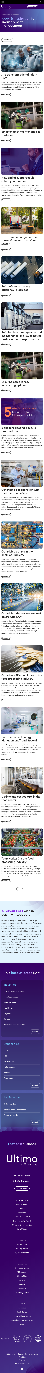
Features (22, 1213)
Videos (22, 1280)
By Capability (22, 1248)
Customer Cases (22, 1268)
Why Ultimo (22, 1229)
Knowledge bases (22, 1292)
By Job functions (22, 1253)
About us (22, 1308)
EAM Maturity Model (22, 1221)
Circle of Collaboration (22, 1225)
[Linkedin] (22, 1369)
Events (22, 1284)
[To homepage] (6, 7)
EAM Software (22, 1204)
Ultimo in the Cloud (22, 1217)
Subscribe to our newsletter (22, 1320)
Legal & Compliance (22, 1316)
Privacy (22, 1360)
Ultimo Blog (22, 1276)
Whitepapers (22, 1272)
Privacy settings (22, 1363)
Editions (22, 1208)
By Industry (22, 1244)
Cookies (22, 1357)
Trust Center (22, 1312)
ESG (22, 1324)
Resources (22, 1288)
